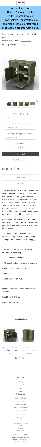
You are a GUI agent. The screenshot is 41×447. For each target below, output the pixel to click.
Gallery (20, 382)
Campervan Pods (20, 411)
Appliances (20, 401)
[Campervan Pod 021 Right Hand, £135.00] (10, 335)
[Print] (11, 168)
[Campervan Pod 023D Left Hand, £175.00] (28, 335)
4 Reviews (20, 184)
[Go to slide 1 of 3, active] (16, 358)
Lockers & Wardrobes (20, 408)
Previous (4, 102)
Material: (20, 114)
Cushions (20, 417)
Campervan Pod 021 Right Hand (10, 349)
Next (37, 102)
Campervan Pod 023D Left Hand (29, 349)
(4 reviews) (17, 41)
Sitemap (21, 391)
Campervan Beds (20, 404)
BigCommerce (24, 439)
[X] (14, 168)
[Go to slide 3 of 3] (23, 358)
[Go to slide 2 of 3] (19, 358)
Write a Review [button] (26, 41)
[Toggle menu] (3, 3)
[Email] (7, 168)
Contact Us (21, 385)
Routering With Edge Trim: (20, 134)
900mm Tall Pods (20, 398)
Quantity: (20, 144)
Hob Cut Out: (20, 124)
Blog (20, 388)
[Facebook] (3, 168)
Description (20, 177)
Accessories (20, 414)
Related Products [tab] (20, 319)
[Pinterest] (18, 168)
